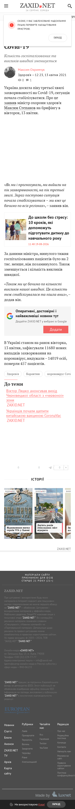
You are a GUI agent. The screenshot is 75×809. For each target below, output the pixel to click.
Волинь (25, 744)
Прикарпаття (28, 735)
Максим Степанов (20, 107)
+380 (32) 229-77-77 (25, 657)
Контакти (61, 747)
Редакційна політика (63, 737)
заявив (10, 102)
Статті (8, 731)
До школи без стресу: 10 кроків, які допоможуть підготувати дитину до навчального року (48, 228)
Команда (61, 742)
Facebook (44, 739)
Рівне (24, 757)
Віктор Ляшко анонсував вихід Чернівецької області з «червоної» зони (35, 395)
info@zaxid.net (44, 660)
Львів (24, 731)
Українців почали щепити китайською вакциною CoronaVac (33, 413)
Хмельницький (29, 761)
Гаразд (58, 38)
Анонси (9, 744)
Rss (41, 734)
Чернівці (26, 753)
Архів (7, 762)
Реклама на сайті (63, 757)
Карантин (33, 374)
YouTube (44, 747)
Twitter (43, 743)
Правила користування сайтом (64, 765)
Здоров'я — (26, 75)
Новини (9, 725)
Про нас (61, 731)
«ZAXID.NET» (27, 650)
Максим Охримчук (31, 69)
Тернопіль (27, 739)
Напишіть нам (64, 751)
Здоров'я (13, 374)
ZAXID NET (37, 5)
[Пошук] (68, 6)
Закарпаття (27, 748)
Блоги (8, 737)
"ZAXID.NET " (14, 607)
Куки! (41, 804)
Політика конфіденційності (66, 774)
